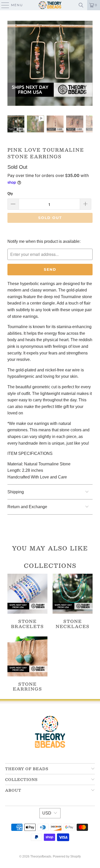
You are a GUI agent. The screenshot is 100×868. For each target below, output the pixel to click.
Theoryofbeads (40, 856)
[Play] (50, 64)
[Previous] (11, 64)
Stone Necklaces (73, 601)
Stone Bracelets (27, 601)
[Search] (81, 5)
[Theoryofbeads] (50, 5)
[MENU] (3, 5)
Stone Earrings (27, 663)
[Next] (89, 64)
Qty (10, 193)
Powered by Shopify (67, 856)
